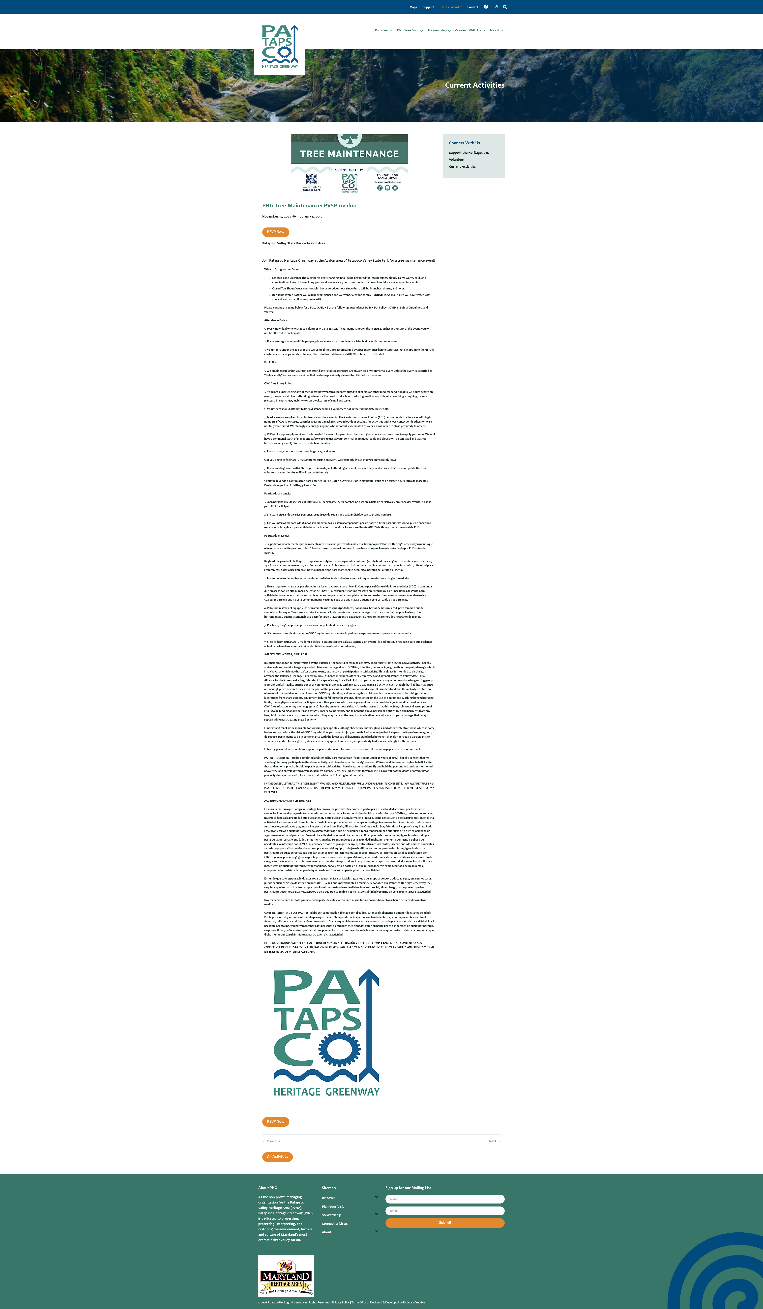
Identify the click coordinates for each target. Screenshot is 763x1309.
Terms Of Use (360, 1302)
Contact (472, 7)
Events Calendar (451, 7)
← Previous (271, 1141)
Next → (495, 1141)
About (494, 30)
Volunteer (456, 160)
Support (428, 7)
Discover (381, 30)
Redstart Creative (414, 1302)
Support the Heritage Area (469, 153)
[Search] (505, 7)
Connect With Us (468, 30)
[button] (391, 30)
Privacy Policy (341, 1302)
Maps (413, 7)
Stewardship (437, 30)
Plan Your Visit (408, 30)
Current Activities (462, 167)
